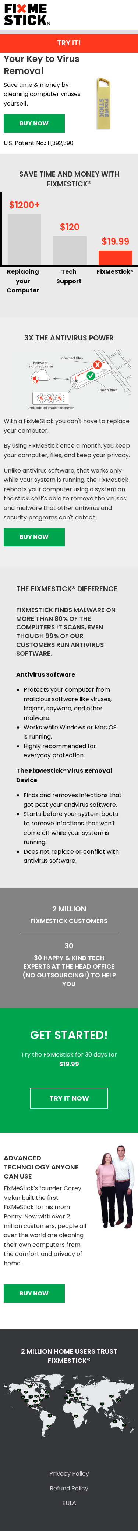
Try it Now (69, 1098)
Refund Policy (69, 1488)
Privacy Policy (69, 1473)
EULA (69, 1503)
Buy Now (34, 123)
